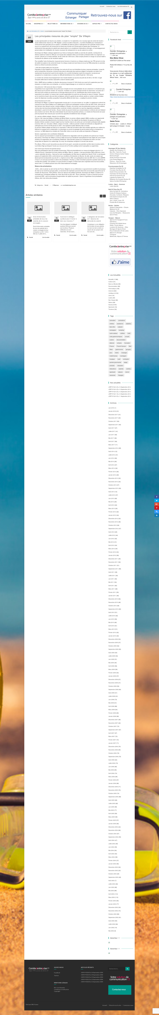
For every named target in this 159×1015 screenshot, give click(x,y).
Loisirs (110, 298)
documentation (121, 340)
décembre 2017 (113, 414)
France (112, 346)
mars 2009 (111, 669)
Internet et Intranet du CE (117, 175)
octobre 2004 (112, 834)
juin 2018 (111, 408)
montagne (123, 356)
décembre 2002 (113, 907)
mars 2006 (111, 777)
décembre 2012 (113, 518)
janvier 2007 (112, 743)
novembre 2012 (113, 522)
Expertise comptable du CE (118, 168)
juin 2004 (111, 847)
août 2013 (111, 492)
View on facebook (126, 84)
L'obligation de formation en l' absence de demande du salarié (95, 219)
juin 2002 (111, 927)
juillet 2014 (111, 455)
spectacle (112, 372)
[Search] (130, 32)
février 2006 (112, 780)
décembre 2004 (113, 827)
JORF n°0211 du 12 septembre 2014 (119, 394)
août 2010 (111, 612)
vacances (112, 375)
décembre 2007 (113, 719)
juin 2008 (111, 699)
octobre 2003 (112, 874)
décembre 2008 (113, 679)
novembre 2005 (113, 790)
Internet (110, 291)
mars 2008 (111, 709)
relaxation (120, 365)
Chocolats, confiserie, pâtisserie (119, 195)
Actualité (110, 279)
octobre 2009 (112, 646)
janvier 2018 (112, 411)
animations (121, 320)
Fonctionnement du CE (115, 166)
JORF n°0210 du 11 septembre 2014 (119, 396)
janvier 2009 (112, 676)
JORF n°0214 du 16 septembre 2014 (119, 387)
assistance (120, 324)
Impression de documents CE (118, 174)
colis (129, 333)
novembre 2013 (113, 482)
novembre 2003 (113, 870)
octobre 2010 (112, 606)
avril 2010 (111, 626)
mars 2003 (111, 897)
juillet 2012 (111, 535)
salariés (121, 369)
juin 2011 (111, 579)
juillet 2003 (111, 884)
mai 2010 (111, 622)
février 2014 (112, 471)
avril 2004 (111, 854)
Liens (110, 295)
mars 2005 (111, 817)
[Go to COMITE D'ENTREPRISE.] (27, 31)
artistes (112, 324)
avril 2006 (111, 773)
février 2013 (112, 512)
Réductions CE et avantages (118, 163)
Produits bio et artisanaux (117, 202)
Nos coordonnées (59, 987)
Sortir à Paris (113, 215)
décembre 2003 (113, 867)
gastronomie (119, 349)
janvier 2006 (112, 783)
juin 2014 (111, 458)
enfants (119, 343)
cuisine (112, 340)
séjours (120, 372)
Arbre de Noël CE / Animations (119, 191)
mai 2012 (111, 542)
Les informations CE (123, 6)
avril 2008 (111, 706)
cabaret (120, 327)
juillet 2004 (111, 844)
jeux (111, 353)
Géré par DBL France (32, 1004)
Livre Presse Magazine (116, 159)
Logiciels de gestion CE (117, 177)
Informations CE (66, 24)
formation (127, 343)
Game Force (115, 121)
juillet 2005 (111, 803)
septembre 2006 (113, 756)
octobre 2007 (112, 726)
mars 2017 (111, 445)
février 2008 (112, 713)
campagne (113, 330)
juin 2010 (111, 619)
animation (112, 320)
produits (112, 365)
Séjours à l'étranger (116, 233)
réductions (113, 369)
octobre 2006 (112, 753)
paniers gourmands (115, 362)
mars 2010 (111, 629)
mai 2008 (111, 703)
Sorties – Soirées (113, 205)
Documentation (112, 286)
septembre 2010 (113, 609)
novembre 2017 (113, 418)
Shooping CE (38, 24)
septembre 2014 (113, 448)
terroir (127, 372)
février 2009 (112, 673)
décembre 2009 (113, 639)
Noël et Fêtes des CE (115, 189)
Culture (110, 282)
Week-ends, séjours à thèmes (119, 236)
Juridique (111, 293)
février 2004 (112, 860)
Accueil (102, 6)
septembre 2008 (113, 689)
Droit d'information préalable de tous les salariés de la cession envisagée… (40, 220)
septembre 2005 (113, 797)
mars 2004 (111, 857)
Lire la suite (45, 237)
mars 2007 (111, 736)
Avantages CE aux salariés (117, 148)
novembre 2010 (113, 602)
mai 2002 (111, 931)
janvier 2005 (112, 823)
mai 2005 (111, 810)
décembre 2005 (113, 787)
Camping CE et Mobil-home (118, 223)
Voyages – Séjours (114, 218)
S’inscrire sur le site (115, 1005)
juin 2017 (111, 435)
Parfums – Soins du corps (117, 161)
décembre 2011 (113, 559)
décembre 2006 (113, 746)
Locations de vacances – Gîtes (119, 227)
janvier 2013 (112, 515)
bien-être (112, 327)
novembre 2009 (113, 642)
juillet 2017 (111, 431)
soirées (128, 369)
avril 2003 (111, 894)
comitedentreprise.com (69, 185)
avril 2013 (111, 505)
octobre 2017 (112, 421)
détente (112, 343)
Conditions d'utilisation (61, 989)
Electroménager (114, 156)
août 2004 (111, 840)
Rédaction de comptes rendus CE (120, 179)
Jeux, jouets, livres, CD (117, 200)
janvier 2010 (112, 636)
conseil (127, 336)
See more (123, 77)
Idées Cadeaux (114, 198)
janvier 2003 (112, 904)
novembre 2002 (113, 911)
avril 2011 (111, 585)
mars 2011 (111, 589)
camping (121, 330)
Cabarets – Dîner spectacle (118, 211)
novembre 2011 (113, 562)
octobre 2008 (112, 686)
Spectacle (111, 307)
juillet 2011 (111, 575)
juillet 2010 (111, 616)
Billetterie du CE (114, 209)
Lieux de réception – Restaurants (120, 213)
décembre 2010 (113, 599)
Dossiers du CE (82, 24)
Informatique (112, 288)
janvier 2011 (112, 595)
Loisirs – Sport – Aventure (116, 184)
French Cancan (121, 346)
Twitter (56, 975)
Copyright (57, 991)
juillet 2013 (111, 495)
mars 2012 (111, 549)
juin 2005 (111, 807)
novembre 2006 (113, 750)
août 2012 (111, 532)
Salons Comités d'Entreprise (118, 181)
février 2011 (112, 592)
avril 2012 (111, 545)
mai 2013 (111, 502)
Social (46, 185)
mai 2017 (111, 438)
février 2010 (112, 632)
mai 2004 (111, 850)
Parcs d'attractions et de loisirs (119, 231)
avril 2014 (111, 465)
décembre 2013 (113, 478)
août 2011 (111, 572)
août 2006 (111, 760)
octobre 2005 (112, 793)
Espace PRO (96, 24)
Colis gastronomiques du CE (118, 197)
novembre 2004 (113, 830)
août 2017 (111, 428)
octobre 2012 (112, 525)
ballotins (128, 324)
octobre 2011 (112, 565)
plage (125, 362)
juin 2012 (111, 538)
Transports (113, 234)
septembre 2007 (113, 730)
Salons (110, 302)
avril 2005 (111, 813)
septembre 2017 (113, 425)
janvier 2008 (112, 716)
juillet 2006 (111, 763)
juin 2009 (111, 659)
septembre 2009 (113, 649)
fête (130, 346)
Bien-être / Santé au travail (118, 152)
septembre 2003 (113, 877)
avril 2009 (111, 666)
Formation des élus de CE (117, 170)
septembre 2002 (113, 917)
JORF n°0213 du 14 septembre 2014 (119, 389)
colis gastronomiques (116, 336)
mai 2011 (111, 582)
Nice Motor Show (116, 58)
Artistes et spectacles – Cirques (119, 207)
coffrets (122, 333)
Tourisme (111, 309)
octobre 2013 (112, 485)
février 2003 (112, 901)
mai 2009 (111, 663)
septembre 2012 (113, 528)
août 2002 (111, 921)
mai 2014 (111, 461)
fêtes (111, 349)
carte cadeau (113, 333)
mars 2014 (111, 468)
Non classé (111, 300)
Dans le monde (113, 284)
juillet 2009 (111, 656)
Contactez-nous (110, 6)
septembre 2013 (113, 488)
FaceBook (57, 972)
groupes (128, 349)
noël (119, 359)
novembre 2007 (113, 723)
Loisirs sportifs (114, 186)
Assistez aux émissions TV (117, 150)
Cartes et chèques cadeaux (118, 193)
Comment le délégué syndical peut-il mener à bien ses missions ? (68, 219)
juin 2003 (111, 887)
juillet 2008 (111, 696)
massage (124, 353)
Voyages (120, 375)
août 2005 (111, 800)
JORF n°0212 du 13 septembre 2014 (119, 392)
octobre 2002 (112, 914)
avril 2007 (111, 733)
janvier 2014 (112, 475)
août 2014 (111, 451)
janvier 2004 (112, 864)
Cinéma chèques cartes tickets (119, 154)
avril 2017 (111, 441)
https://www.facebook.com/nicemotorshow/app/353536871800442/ (131, 97)
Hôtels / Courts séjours (116, 225)
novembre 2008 (113, 683)
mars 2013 (111, 508)
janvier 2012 (112, 555)
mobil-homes (113, 356)
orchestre (126, 359)
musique (112, 359)
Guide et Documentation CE (118, 172)
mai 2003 (111, 890)
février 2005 (112, 820)
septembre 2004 (113, 837)
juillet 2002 (111, 924)
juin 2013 (111, 498)
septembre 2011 (113, 569)
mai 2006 (111, 770)
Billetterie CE (53, 24)
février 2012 (112, 552)
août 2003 (111, 880)
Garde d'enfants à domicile (118, 157)
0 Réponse (56, 185)
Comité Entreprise (117, 51)
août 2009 (111, 653)
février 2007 (112, 740)
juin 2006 (111, 766)
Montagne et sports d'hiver (118, 229)
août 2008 (111, 693)
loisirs (116, 353)
